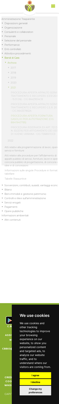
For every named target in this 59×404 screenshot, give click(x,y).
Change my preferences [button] (35, 390)
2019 (13, 77)
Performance (12, 44)
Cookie (10, 381)
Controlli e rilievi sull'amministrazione (25, 198)
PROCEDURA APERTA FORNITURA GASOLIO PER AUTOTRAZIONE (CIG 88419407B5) (32, 119)
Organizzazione (13, 27)
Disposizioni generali (16, 23)
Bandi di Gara (11, 57)
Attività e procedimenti (17, 53)
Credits (11, 377)
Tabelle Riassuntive (15, 178)
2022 (10, 140)
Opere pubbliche (13, 211)
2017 (13, 67)
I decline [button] (35, 382)
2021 (13, 87)
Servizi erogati (12, 202)
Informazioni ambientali (15, 215)
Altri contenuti (12, 219)
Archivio (12, 62)
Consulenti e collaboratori (18, 31)
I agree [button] (35, 375)
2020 (14, 82)
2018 (13, 72)
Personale (10, 36)
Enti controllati (12, 49)
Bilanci (8, 189)
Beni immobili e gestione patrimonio (25, 193)
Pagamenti (10, 206)
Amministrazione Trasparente (18, 19)
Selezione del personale (17, 40)
